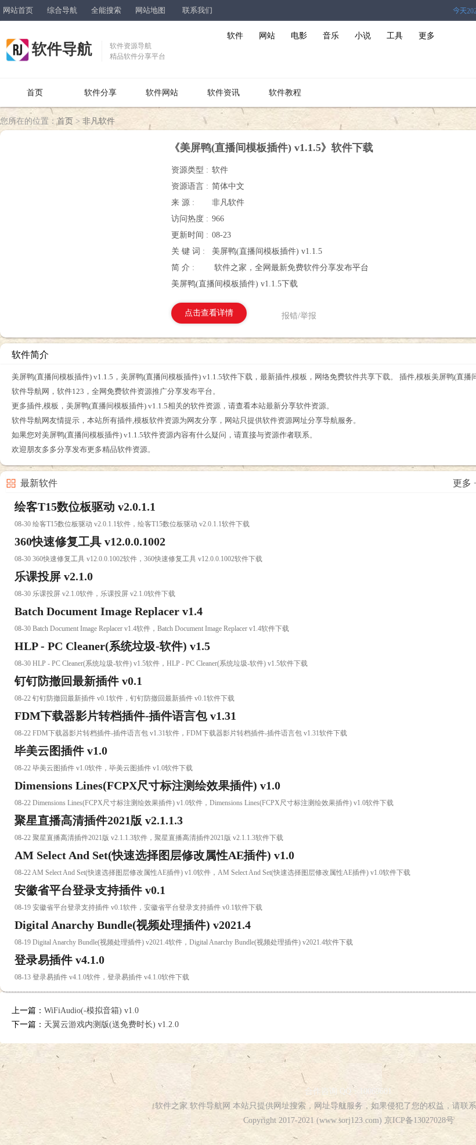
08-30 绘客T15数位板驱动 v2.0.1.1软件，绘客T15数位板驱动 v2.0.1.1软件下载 (132, 524)
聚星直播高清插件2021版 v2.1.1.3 (99, 820)
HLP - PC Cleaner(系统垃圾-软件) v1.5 (112, 646)
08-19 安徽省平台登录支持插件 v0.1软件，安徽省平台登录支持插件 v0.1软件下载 (138, 907)
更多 (427, 35)
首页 (35, 92)
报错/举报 (299, 315)
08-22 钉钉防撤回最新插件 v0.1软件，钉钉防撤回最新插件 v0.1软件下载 (125, 698)
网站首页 (18, 10)
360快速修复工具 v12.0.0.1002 (90, 541)
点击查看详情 (209, 312)
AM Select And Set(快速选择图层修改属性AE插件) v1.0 (154, 855)
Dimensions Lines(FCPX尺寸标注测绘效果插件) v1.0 (147, 785)
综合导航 (62, 10)
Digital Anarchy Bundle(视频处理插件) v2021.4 (133, 924)
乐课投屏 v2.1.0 (54, 576)
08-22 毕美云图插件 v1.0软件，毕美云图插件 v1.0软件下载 (104, 768)
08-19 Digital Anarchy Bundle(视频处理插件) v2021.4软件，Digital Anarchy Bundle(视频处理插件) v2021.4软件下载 (184, 942)
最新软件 (38, 483)
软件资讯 (223, 92)
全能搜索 (106, 10)
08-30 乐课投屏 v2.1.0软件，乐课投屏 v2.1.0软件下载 (95, 594)
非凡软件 (98, 121)
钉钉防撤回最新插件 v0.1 (78, 680)
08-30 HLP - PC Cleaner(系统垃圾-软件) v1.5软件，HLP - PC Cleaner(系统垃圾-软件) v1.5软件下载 (161, 663)
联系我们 (197, 10)
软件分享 (100, 92)
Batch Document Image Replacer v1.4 (109, 611)
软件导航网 (210, 1105)
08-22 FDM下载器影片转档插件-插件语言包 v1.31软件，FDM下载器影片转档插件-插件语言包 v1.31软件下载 (181, 733)
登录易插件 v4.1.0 (59, 959)
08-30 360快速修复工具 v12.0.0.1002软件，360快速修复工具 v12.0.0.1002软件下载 (138, 559)
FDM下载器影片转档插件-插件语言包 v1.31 (125, 715)
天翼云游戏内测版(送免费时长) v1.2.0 (111, 1024)
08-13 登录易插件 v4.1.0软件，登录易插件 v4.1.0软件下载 (102, 977)
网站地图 (150, 10)
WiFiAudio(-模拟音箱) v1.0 (91, 1010)
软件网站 (162, 92)
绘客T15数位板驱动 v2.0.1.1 (85, 506)
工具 (395, 35)
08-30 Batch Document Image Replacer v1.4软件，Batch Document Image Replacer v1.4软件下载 (152, 628)
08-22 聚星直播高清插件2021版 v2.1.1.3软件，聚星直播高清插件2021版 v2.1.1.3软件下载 (149, 838)
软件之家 (171, 1105)
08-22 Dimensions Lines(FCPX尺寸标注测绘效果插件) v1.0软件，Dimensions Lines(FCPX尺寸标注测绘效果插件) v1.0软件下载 (204, 803)
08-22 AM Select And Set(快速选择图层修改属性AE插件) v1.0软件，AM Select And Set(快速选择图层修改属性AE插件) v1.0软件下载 (212, 872)
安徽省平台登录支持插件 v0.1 (90, 890)
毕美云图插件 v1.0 (61, 750)
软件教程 (285, 92)
